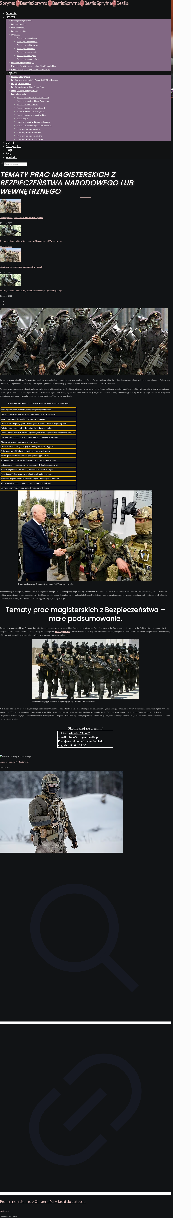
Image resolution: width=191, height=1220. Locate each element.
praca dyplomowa (62, 631)
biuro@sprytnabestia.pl (83, 737)
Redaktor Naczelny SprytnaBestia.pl (14, 761)
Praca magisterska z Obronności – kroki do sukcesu (43, 1201)
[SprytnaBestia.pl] (64, 6)
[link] (29, 164)
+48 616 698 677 (79, 733)
